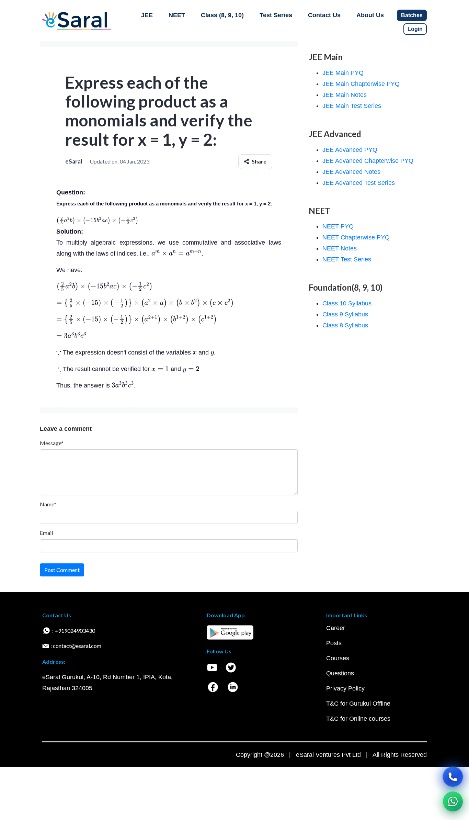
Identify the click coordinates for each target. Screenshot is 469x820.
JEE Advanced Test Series (358, 182)
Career (335, 628)
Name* (48, 504)
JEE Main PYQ (343, 72)
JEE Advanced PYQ (349, 149)
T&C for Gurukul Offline (358, 703)
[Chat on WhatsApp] (453, 801)
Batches (412, 15)
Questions (340, 673)
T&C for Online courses (358, 718)
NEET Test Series (346, 259)
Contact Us (324, 15)
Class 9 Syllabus (345, 314)
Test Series (276, 15)
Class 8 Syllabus (345, 325)
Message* (52, 443)
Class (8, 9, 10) (222, 15)
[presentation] (97, 220)
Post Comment (62, 569)
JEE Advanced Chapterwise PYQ (367, 160)
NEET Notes (339, 248)
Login (415, 29)
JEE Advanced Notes (351, 171)
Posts (334, 643)
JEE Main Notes (344, 94)
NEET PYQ (338, 226)
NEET (177, 15)
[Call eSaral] (453, 777)
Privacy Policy (345, 688)
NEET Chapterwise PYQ (356, 237)
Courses (337, 658)
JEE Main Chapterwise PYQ (361, 83)
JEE (147, 15)
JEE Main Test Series (351, 105)
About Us (370, 15)
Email (46, 532)
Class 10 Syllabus (346, 303)
